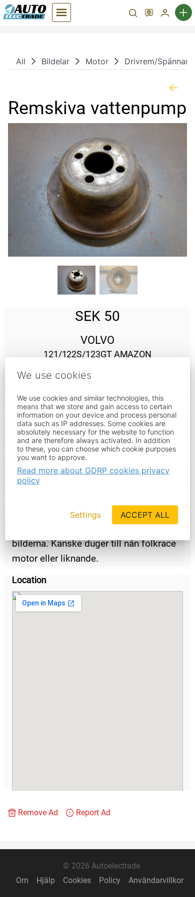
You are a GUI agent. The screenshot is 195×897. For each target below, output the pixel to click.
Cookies (77, 880)
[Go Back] (173, 88)
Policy (109, 880)
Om (22, 880)
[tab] (76, 280)
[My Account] (165, 14)
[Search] (133, 14)
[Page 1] (77, 280)
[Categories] (61, 12)
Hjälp (45, 880)
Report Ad (93, 812)
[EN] (149, 14)
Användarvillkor (156, 880)
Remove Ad (38, 812)
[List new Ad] (183, 12)
